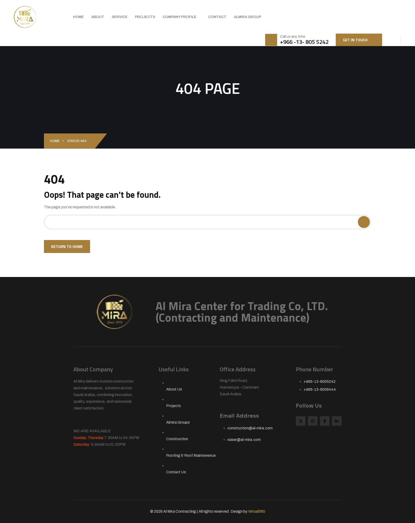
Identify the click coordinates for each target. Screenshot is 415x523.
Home (78, 17)
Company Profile (179, 17)
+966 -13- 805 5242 (304, 41)
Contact (217, 17)
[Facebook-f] (325, 421)
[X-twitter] (300, 421)
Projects (145, 17)
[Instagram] (312, 421)
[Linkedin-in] (337, 421)
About (97, 17)
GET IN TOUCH (355, 40)
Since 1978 (91, 420)
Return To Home (67, 246)
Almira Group (247, 17)
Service (120, 17)
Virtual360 (256, 511)
